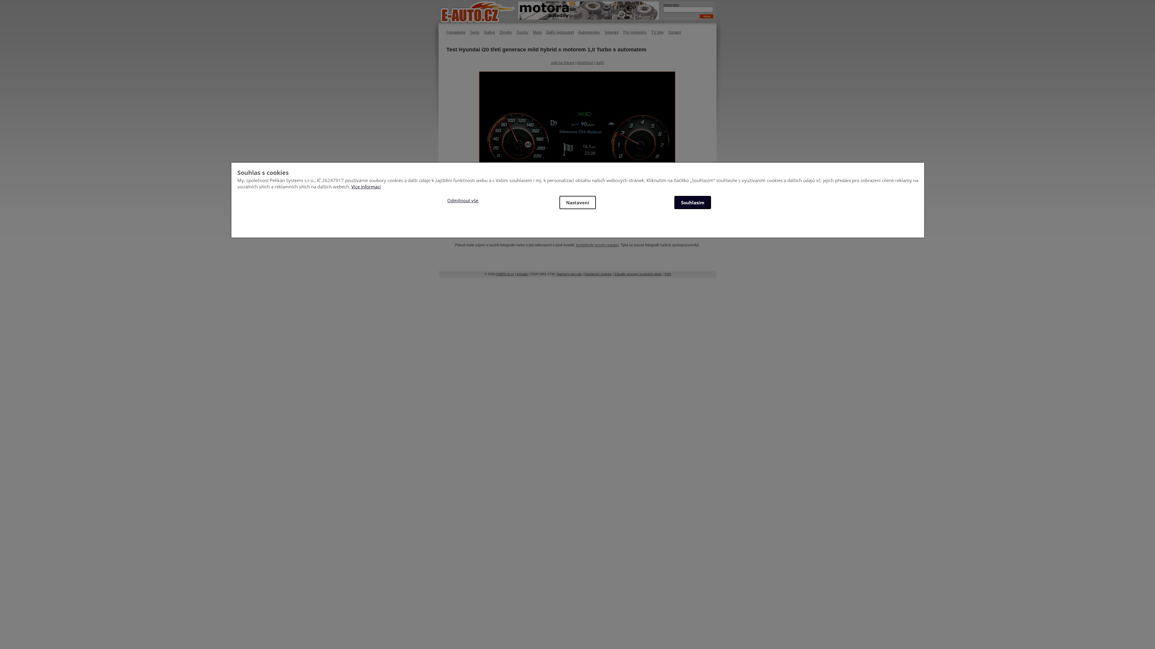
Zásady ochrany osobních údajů (638, 274)
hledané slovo (671, 4)
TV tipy (657, 32)
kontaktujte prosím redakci (597, 245)
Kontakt (522, 274)
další (600, 63)
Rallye (489, 32)
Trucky (522, 32)
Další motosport (560, 32)
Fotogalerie (455, 32)
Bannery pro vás (569, 274)
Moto (537, 32)
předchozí (585, 63)
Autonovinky (589, 32)
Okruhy (505, 32)
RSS (667, 274)
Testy (474, 32)
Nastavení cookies (598, 274)
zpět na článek (562, 63)
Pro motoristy (635, 32)
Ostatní (674, 32)
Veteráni (612, 32)
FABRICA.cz (505, 274)
